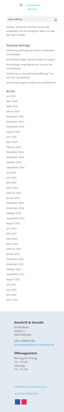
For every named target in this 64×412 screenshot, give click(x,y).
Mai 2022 (11, 294)
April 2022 (12, 299)
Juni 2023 (11, 228)
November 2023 (15, 208)
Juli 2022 (11, 284)
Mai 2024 (11, 182)
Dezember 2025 (15, 116)
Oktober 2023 (13, 213)
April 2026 (12, 101)
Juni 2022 (11, 289)
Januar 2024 (13, 198)
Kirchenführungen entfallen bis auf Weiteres (31, 82)
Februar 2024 (13, 192)
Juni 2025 (11, 136)
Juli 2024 (11, 172)
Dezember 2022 (15, 259)
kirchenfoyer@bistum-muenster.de (34, 344)
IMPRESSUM (21, 386)
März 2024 (12, 187)
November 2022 (15, 264)
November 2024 (15, 157)
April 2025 (12, 142)
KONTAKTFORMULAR (26, 393)
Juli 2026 (11, 96)
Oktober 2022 (13, 269)
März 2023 (12, 243)
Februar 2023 (13, 248)
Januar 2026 (13, 111)
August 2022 (13, 279)
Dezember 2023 (15, 203)
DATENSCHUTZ (39, 386)
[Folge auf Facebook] (17, 402)
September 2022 (15, 274)
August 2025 (13, 131)
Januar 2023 (13, 253)
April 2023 (12, 238)
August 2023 (13, 223)
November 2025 (15, 121)
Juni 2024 (11, 177)
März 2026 (12, 106)
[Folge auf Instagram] (24, 402)
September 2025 (15, 126)
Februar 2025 (13, 147)
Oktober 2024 (13, 162)
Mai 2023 (11, 233)
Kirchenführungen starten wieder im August (30, 59)
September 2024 (15, 167)
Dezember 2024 (15, 152)
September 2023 (15, 218)
